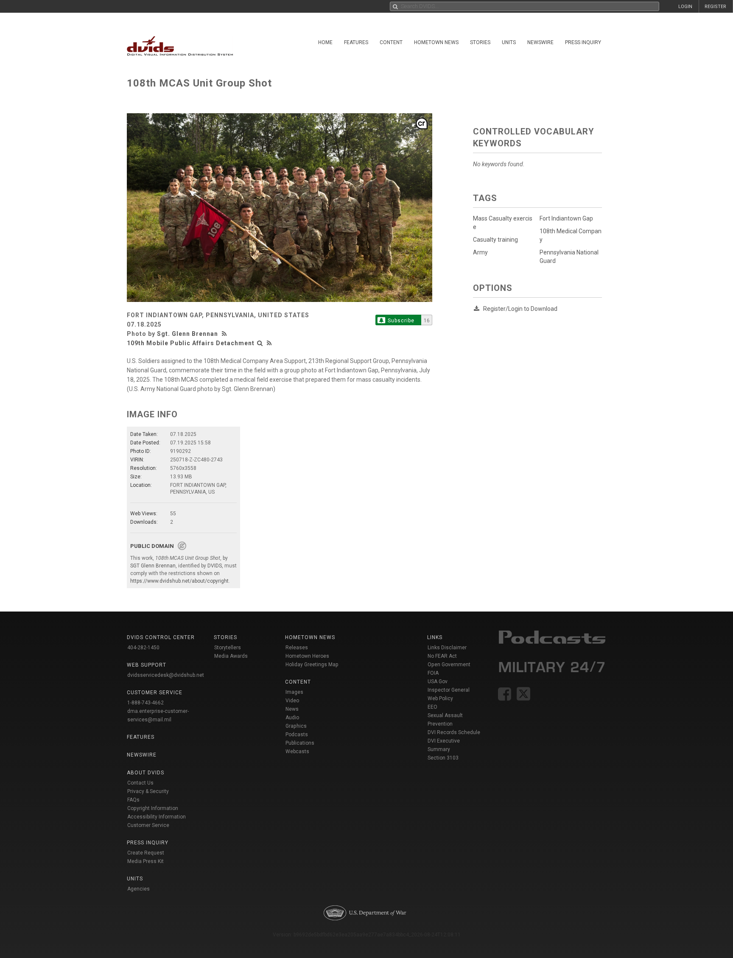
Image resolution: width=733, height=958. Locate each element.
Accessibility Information (156, 817)
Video (292, 701)
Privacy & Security (148, 791)
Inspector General (449, 690)
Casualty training (495, 239)
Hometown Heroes (307, 656)
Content (391, 42)
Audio (292, 718)
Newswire (540, 42)
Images (294, 692)
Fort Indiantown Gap (566, 218)
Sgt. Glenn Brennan (187, 333)
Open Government (449, 665)
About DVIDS (145, 773)
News (292, 709)
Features (356, 42)
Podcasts (296, 734)
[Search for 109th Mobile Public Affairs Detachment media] (260, 343)
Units (509, 42)
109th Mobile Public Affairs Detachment (191, 343)
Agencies (138, 889)
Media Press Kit (145, 861)
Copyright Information (152, 808)
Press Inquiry (583, 42)
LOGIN (685, 6)
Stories (480, 42)
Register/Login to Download (520, 308)
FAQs (133, 800)
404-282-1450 (143, 648)
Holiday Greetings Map (312, 665)
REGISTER (715, 6)
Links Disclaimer (447, 648)
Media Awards (231, 656)
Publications (299, 743)
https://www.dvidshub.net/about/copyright (179, 581)
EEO (432, 707)
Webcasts (297, 751)
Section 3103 (443, 758)
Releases (296, 648)
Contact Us (140, 783)
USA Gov (438, 681)
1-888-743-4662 (145, 703)
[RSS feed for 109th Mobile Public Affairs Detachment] (269, 343)
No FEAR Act (442, 656)
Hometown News (436, 42)
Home (325, 42)
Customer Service (148, 825)
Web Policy (440, 698)
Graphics (296, 726)
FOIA (433, 673)
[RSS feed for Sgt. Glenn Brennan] (225, 333)
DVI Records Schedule (454, 732)
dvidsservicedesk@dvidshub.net (165, 675)
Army (480, 252)
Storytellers (227, 648)
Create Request (145, 853)
